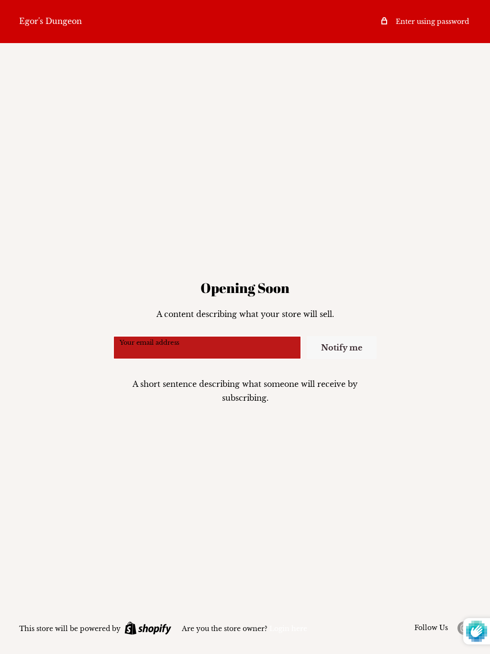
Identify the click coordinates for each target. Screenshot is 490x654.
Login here (288, 628)
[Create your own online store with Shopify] (147, 628)
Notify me (341, 347)
